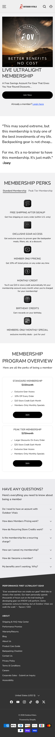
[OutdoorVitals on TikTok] (31, 702)
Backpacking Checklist (12, 651)
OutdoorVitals (30, 715)
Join (27, 414)
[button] (51, 6)
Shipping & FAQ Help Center (15, 621)
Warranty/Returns (10, 631)
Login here (38, 104)
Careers (5, 670)
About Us (6, 641)
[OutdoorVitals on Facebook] (11, 702)
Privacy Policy (8, 660)
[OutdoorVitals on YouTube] (18, 702)
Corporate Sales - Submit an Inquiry (18, 675)
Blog (4, 636)
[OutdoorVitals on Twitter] (43, 702)
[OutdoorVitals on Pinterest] (37, 702)
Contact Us (7, 655)
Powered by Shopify (27, 719)
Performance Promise (12, 626)
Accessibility (7, 680)
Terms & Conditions (11, 665)
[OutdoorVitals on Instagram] (24, 702)
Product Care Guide (11, 646)
